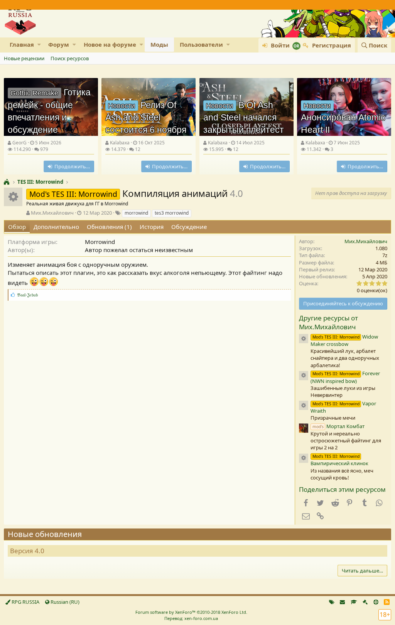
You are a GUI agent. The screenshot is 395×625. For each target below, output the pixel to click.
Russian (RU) (64, 601)
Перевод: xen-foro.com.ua (191, 618)
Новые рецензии (24, 58)
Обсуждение (189, 226)
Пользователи (201, 44)
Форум (58, 44)
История (152, 226)
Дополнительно (56, 226)
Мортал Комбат (338, 426)
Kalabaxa (120, 142)
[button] (39, 44)
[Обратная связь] (342, 602)
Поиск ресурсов (70, 58)
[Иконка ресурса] (303, 338)
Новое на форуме (110, 44)
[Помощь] (376, 602)
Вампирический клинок (339, 460)
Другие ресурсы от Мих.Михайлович (328, 322)
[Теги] (331, 602)
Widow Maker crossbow (344, 340)
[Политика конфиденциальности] (365, 602)
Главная (22, 44)
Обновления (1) (109, 226)
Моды (159, 44)
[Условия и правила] (354, 602)
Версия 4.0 (27, 550)
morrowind (136, 213)
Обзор (17, 226)
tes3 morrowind (172, 213)
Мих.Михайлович (52, 212)
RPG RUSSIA (24, 601)
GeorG (19, 142)
